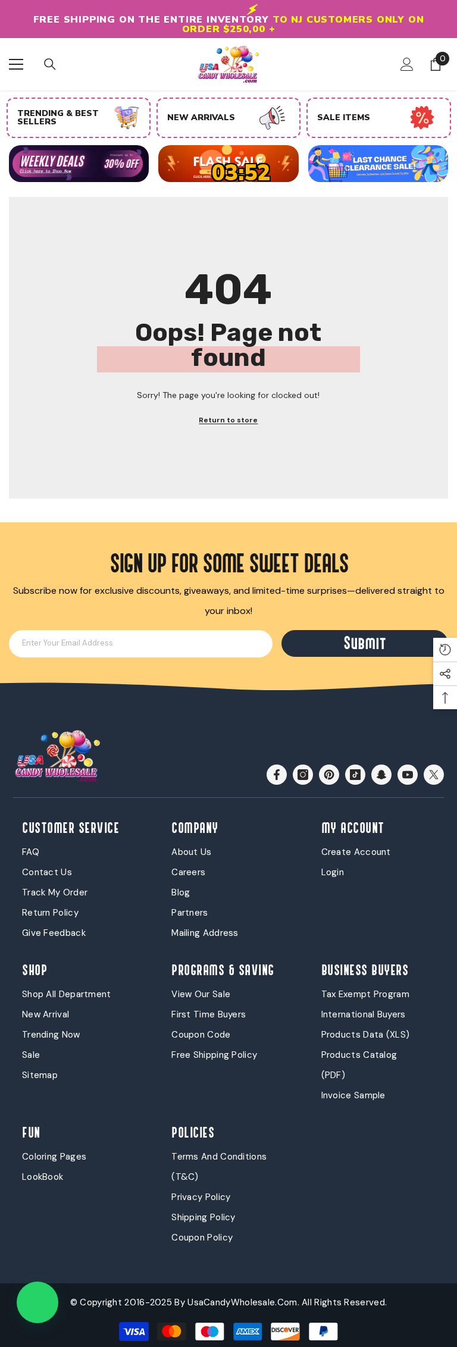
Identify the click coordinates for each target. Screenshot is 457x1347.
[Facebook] (277, 768)
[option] (79, 111)
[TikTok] (355, 768)
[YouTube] (407, 768)
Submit (364, 637)
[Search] (50, 58)
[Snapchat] (381, 768)
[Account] (407, 57)
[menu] (16, 58)
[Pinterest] (329, 768)
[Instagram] (303, 768)
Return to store (228, 414)
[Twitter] (434, 768)
